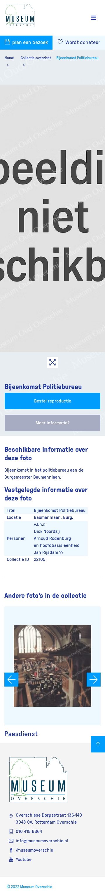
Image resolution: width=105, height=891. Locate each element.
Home (9, 58)
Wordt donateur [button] (82, 42)
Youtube (24, 859)
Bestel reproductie (52, 401)
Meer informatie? (52, 423)
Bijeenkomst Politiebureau (77, 58)
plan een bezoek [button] (29, 42)
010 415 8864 (29, 831)
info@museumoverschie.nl (42, 841)
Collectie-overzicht (36, 58)
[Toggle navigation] (93, 18)
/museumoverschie (34, 850)
